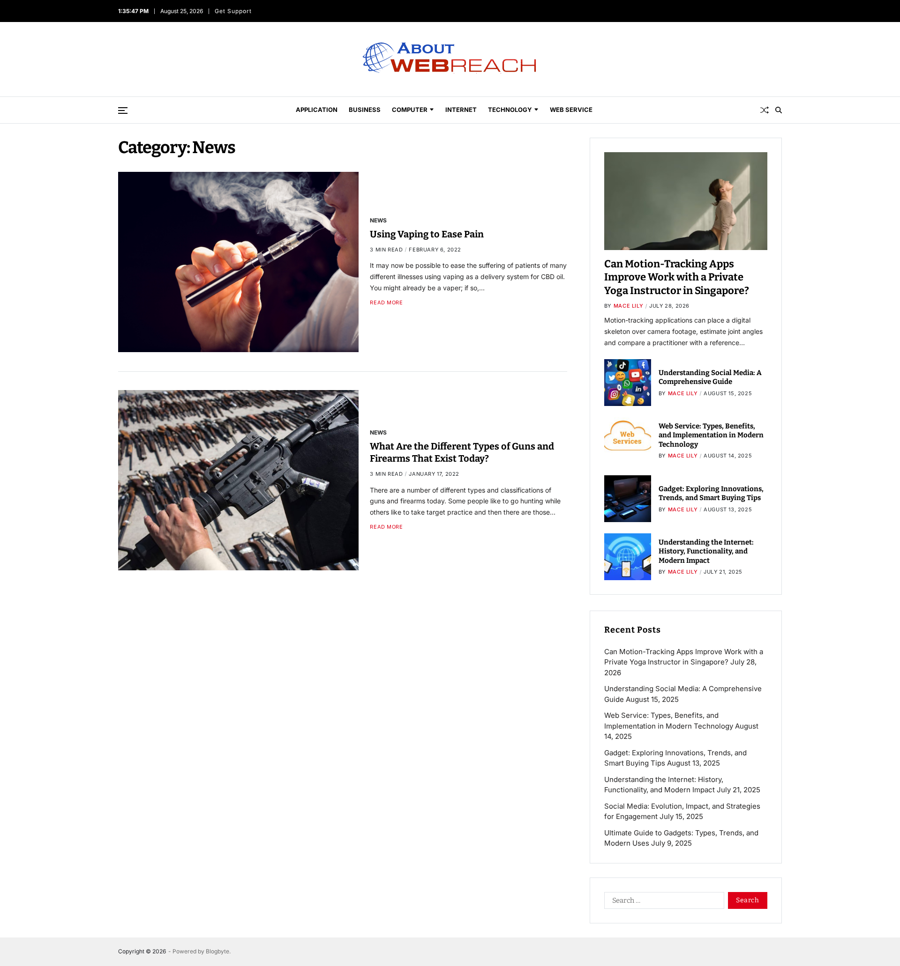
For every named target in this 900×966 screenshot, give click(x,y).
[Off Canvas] (123, 110)
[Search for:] (662, 902)
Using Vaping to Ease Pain (427, 233)
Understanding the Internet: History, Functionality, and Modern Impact (706, 551)
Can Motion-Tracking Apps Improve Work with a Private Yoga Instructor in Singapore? (676, 277)
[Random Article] (764, 110)
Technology (510, 109)
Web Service (571, 109)
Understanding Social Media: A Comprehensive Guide (710, 377)
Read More (386, 302)
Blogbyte (217, 951)
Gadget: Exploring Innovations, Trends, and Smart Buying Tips (711, 493)
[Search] (778, 110)
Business (365, 109)
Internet (461, 109)
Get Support (233, 11)
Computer (410, 109)
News (378, 219)
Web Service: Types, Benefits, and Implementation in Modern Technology (711, 435)
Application (317, 109)
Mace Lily (628, 305)
